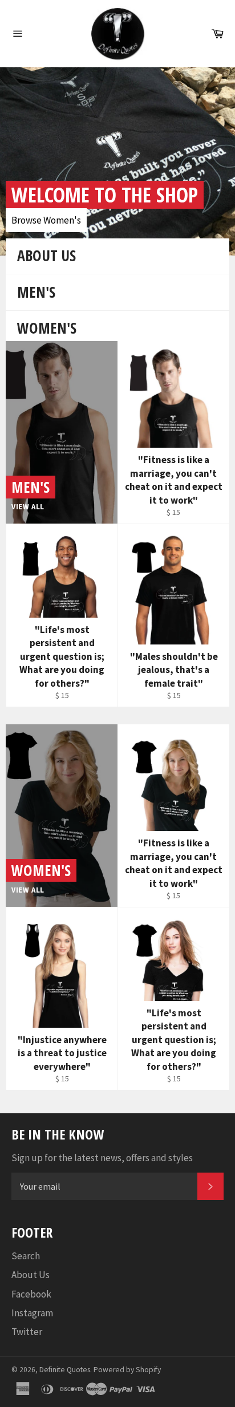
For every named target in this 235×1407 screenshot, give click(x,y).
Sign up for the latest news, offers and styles (102, 1157)
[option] (117, 161)
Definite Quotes (64, 1369)
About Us (46, 255)
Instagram (32, 1313)
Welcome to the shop (104, 195)
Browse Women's (46, 220)
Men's (36, 292)
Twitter (26, 1331)
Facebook (31, 1294)
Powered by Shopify (127, 1369)
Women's (46, 328)
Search (25, 1256)
